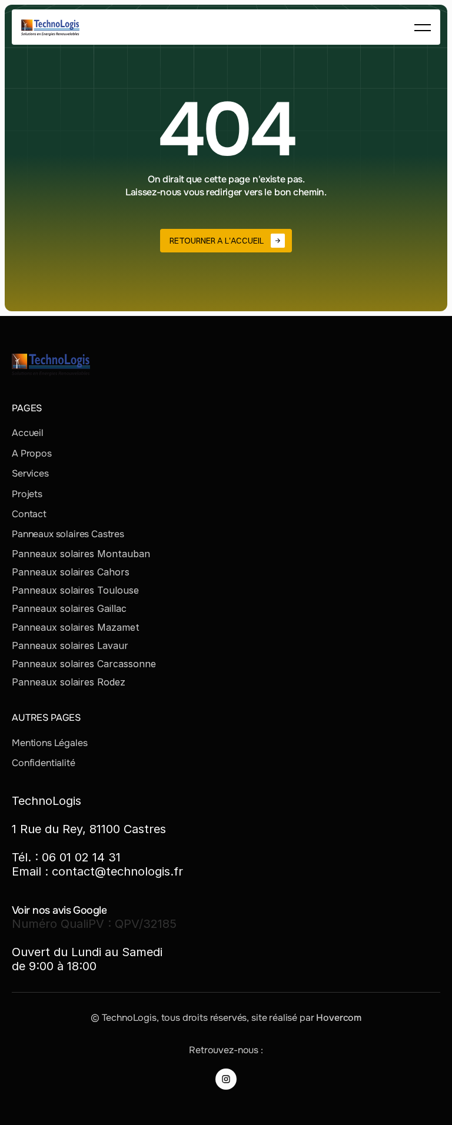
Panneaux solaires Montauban (81, 554)
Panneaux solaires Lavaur (70, 645)
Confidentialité (43, 763)
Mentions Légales (49, 743)
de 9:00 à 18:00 (54, 966)
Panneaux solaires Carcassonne (84, 664)
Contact (29, 514)
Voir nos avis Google (59, 910)
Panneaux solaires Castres (68, 534)
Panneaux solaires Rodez (68, 682)
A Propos (32, 453)
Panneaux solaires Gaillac (69, 608)
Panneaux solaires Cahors (70, 572)
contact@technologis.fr (117, 871)
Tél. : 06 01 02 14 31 (66, 857)
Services (30, 473)
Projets (27, 494)
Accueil (28, 433)
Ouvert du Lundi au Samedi (87, 952)
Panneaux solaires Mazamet (75, 627)
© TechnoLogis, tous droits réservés (169, 1017)
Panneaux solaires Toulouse (75, 590)
